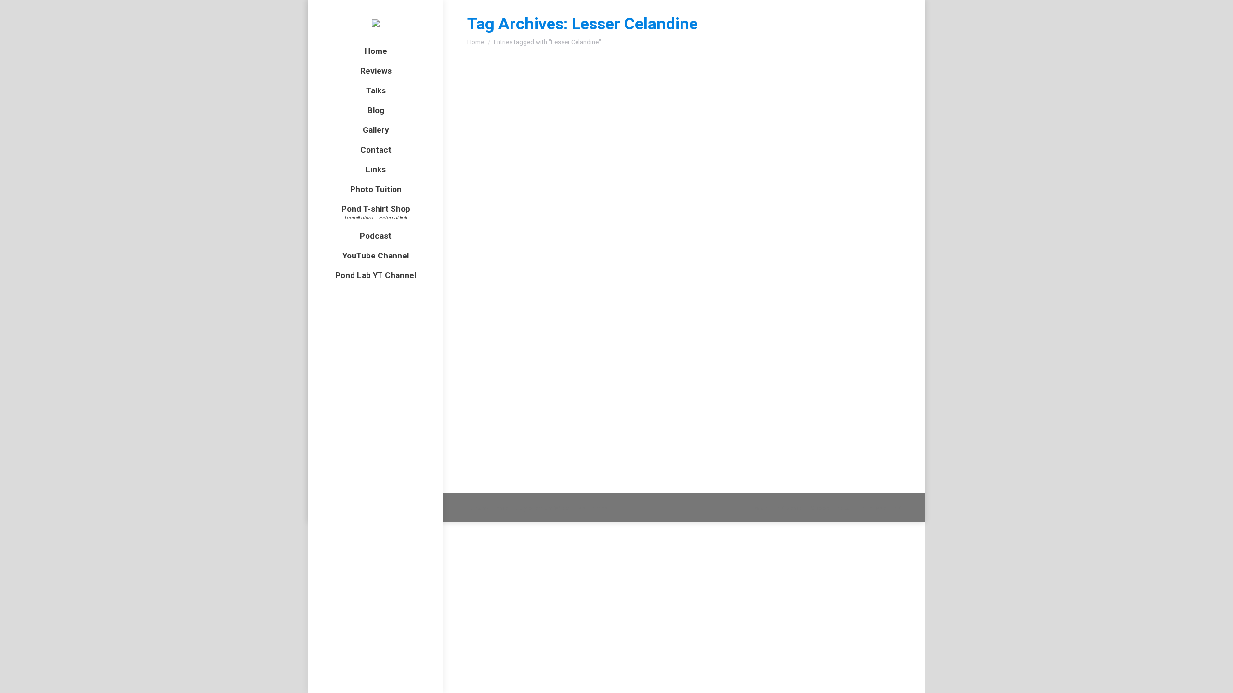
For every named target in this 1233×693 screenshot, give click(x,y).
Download (600, 424)
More (683, 443)
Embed (635, 424)
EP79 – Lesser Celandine (534, 325)
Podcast (490, 342)
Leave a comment (644, 342)
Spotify (529, 443)
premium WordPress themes (567, 508)
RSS (660, 443)
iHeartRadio (567, 443)
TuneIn (604, 443)
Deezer (634, 443)
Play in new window (544, 424)
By (535, 342)
